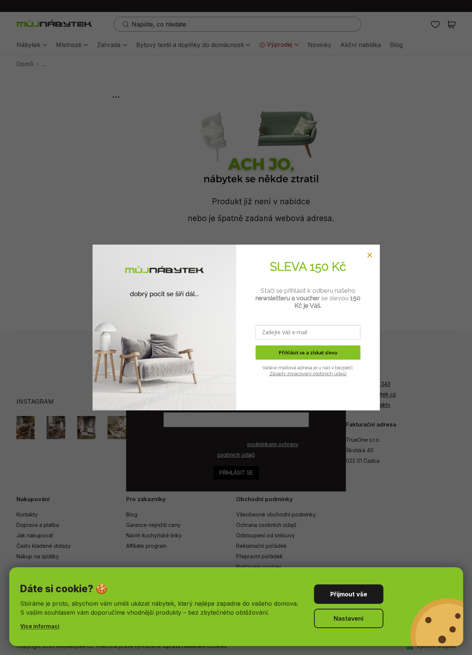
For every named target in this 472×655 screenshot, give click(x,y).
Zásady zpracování (290, 373)
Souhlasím (348, 594)
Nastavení (348, 618)
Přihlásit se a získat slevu (308, 352)
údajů (340, 373)
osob (317, 373)
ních (328, 373)
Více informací (39, 626)
